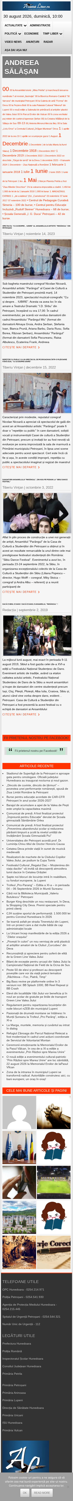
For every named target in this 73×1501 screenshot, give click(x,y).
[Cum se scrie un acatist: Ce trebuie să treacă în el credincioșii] (54, 1113)
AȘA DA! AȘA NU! (16, 50)
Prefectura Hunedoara (16, 1343)
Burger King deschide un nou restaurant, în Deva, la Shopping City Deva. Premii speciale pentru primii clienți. (38, 905)
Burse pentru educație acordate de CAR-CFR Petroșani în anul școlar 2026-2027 (35, 798)
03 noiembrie (53, 196)
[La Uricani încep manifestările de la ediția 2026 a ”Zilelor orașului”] (19, 1148)
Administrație (40, 25)
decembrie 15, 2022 (41, 367)
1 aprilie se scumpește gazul (34, 136)
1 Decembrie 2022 (34, 155)
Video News (13, 41)
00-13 (21, 123)
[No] (68, 1487)
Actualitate (14, 25)
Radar (48, 41)
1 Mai (30, 180)
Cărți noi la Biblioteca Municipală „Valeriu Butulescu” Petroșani (32, 895)
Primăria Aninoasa (14, 1392)
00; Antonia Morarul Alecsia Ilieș (41, 123)
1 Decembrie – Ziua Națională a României (28, 164)
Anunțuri (32, 41)
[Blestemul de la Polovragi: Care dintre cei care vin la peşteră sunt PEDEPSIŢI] (19, 1253)
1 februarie (56, 164)
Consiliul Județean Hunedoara (21, 1366)
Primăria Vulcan (12, 1430)
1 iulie (25, 172)
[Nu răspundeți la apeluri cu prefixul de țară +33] (19, 1183)
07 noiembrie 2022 (17, 200)
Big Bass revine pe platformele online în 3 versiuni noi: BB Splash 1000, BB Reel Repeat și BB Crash (37, 985)
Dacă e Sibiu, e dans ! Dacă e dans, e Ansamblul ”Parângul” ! (30, 604)
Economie (31, 33)
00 (5, 89)
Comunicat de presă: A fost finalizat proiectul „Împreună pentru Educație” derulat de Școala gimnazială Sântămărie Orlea (35, 817)
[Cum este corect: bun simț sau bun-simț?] (54, 1253)
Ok (25, 1492)
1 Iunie (39, 171)
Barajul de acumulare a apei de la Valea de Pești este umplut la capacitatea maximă (37, 807)
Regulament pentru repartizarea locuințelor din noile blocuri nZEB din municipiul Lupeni (36, 1006)
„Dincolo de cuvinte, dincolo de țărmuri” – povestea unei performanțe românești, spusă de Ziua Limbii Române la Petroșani (37, 789)
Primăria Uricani (12, 1415)
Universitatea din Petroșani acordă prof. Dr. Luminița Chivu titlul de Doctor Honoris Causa (35, 842)
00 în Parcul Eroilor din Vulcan (32, 114)
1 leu (20, 181)
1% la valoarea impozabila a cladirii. (44, 187)
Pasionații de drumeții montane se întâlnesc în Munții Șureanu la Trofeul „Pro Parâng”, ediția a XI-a (36, 1017)
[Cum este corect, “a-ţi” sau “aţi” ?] (19, 1113)
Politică (11, 33)
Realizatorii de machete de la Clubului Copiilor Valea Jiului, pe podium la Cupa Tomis (35, 858)
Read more (42, 1492)
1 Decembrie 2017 (46, 151)
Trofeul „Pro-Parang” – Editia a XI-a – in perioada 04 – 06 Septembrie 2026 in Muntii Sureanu (38, 886)
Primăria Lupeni (12, 1400)
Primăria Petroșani (14, 1385)
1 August (53, 136)
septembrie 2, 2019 (33, 610)
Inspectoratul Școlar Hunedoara (22, 1358)
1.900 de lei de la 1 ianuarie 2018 (18, 191)
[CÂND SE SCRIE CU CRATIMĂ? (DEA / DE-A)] (54, 1148)
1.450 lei (66, 187)
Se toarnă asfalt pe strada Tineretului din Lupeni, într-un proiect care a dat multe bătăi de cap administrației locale (37, 925)
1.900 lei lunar (42, 191)
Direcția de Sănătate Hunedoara (23, 1407)
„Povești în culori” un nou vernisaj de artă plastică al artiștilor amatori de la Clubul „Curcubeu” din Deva (38, 945)
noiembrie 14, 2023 (40, 234)
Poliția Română (12, 1351)
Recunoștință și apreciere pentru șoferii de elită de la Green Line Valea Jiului (36, 955)
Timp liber (50, 33)
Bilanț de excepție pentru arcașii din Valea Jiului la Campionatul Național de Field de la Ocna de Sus (38, 963)
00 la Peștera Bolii (17, 105)
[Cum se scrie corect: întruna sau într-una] (54, 1218)
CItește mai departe (19, 347)
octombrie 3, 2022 (39, 487)
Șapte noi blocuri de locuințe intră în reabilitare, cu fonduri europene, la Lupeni (36, 878)
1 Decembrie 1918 (23, 150)
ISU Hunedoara (12, 1422)
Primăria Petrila (12, 1373)
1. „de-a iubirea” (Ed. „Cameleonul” (29, 196)
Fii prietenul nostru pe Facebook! (36, 738)
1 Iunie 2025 (55, 172)
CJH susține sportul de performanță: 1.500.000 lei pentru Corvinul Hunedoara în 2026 (38, 915)
